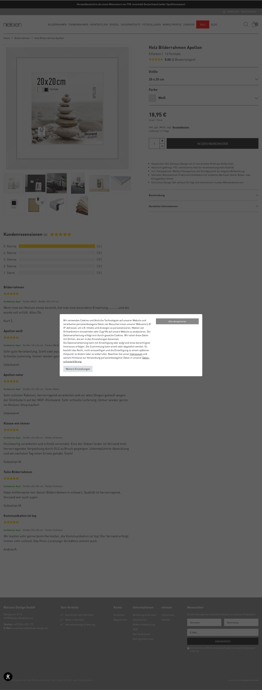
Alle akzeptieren (177, 321)
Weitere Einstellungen (78, 368)
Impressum (136, 353)
